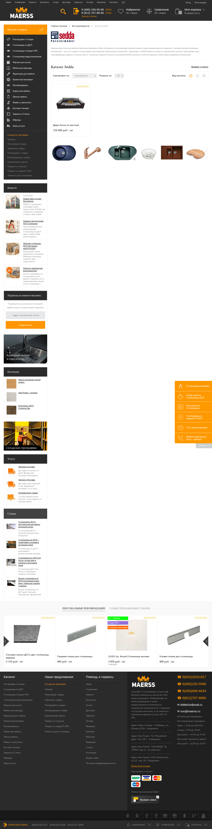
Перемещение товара (28, 493)
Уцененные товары (16, 148)
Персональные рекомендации (83, 608)
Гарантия (90, 716)
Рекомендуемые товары (18, 157)
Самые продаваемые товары (129, 608)
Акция (89, 684)
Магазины (90, 726)
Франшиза (90, 742)
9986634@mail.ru (191, 704)
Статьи (11, 513)
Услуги (11, 459)
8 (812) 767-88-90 (92, 12)
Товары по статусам (16, 166)
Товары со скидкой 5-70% (19, 171)
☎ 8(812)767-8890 (191, 698)
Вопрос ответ (92, 758)
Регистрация (200, 2)
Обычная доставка (26, 467)
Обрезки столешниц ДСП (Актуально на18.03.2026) (32, 246)
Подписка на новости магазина (24, 295)
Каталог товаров (17, 29)
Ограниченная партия (17, 162)
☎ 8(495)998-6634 (191, 691)
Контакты (90, 731)
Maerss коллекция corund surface (29, 381)
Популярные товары (16, 144)
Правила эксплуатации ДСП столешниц (33, 222)
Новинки (11, 139)
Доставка (90, 710)
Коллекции (13, 371)
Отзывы (89, 721)
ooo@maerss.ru (190, 711)
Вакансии (90, 737)
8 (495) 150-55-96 (92, 9)
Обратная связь (17, 825)
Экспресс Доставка (26, 480)
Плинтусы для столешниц (19, 175)
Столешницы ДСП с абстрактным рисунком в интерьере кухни (29, 524)
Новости (12, 188)
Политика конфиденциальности (101, 763)
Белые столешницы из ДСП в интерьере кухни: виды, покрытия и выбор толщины (29, 582)
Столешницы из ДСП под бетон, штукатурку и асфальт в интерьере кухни (29, 562)
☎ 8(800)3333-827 (191, 677)
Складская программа (17, 135)
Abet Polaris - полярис (28, 393)
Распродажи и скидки (17, 153)
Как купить (91, 700)
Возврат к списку (199, 67)
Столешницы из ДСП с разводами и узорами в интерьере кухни (28, 542)
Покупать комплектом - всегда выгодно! (33, 269)
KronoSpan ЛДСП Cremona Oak (26, 407)
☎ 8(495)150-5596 (191, 684)
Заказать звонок (89, 16)
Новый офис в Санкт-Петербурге (32, 200)
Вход (188, 2)
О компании (91, 689)
